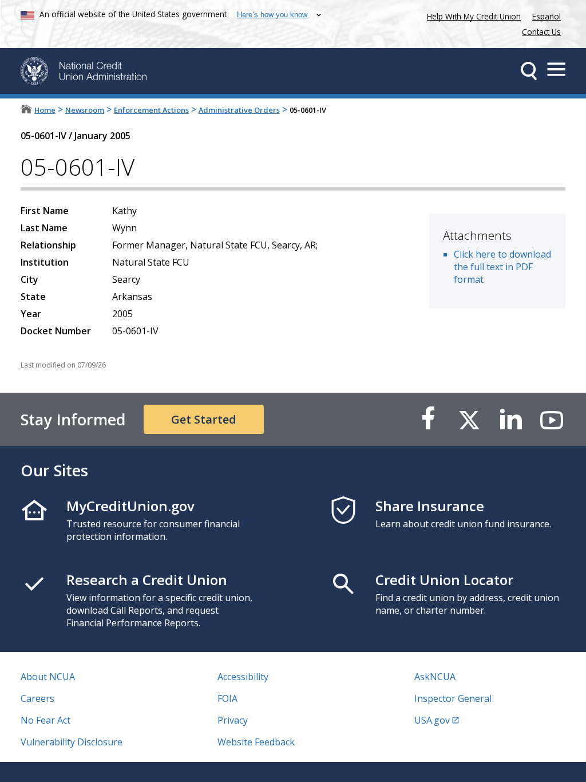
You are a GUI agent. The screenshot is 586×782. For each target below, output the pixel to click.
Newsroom (84, 110)
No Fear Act (45, 720)
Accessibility (242, 676)
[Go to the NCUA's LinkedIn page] (510, 419)
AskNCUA (435, 676)
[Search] (529, 71)
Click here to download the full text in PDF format (502, 267)
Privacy (232, 720)
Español (546, 16)
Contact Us (541, 31)
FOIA (227, 698)
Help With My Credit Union (471, 15)
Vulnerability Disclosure (71, 742)
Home (45, 110)
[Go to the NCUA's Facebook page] (428, 419)
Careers (37, 698)
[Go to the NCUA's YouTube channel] (551, 419)
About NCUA (48, 676)
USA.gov (432, 720)
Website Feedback (256, 742)
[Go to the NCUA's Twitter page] (469, 419)
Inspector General (453, 698)
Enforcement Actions (151, 110)
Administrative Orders (239, 110)
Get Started (203, 419)
